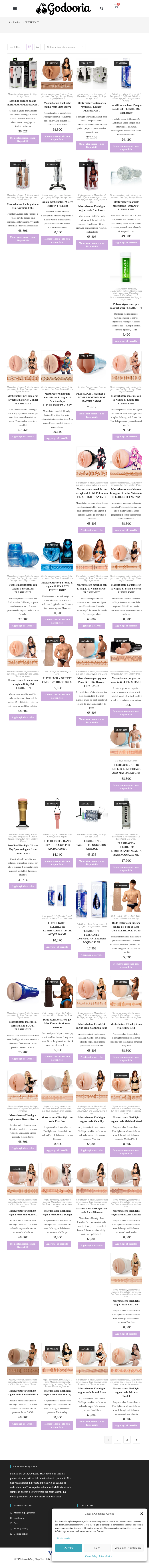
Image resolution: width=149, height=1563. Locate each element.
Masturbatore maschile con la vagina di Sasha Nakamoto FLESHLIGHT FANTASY (126, 493)
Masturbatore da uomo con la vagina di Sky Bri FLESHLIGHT (23, 684)
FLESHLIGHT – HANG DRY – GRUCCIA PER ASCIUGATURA (57, 845)
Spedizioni (19, 1518)
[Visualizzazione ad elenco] (38, 47)
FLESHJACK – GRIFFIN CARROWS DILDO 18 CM (57, 680)
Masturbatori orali (130, 295)
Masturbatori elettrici (119, 291)
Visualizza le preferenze (128, 1547)
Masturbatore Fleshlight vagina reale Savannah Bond (91, 1026)
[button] (142, 1513)
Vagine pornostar (57, 98)
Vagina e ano (23, 199)
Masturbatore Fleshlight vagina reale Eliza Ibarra (57, 105)
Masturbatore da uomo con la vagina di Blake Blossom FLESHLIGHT (126, 588)
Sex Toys (33, 94)
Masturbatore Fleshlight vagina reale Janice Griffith (23, 1392)
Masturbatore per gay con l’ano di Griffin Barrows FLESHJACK (91, 682)
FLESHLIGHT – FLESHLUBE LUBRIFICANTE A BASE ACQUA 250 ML (91, 937)
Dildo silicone (125, 918)
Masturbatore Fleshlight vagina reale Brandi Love (92, 1390)
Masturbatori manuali (51, 94)
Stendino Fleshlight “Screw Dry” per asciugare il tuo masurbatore (23, 849)
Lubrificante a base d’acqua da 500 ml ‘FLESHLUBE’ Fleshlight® (126, 109)
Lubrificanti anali (120, 834)
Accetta (68, 1547)
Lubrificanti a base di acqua (124, 94)
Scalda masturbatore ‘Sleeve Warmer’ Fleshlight (57, 204)
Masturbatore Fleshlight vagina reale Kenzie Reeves (23, 1117)
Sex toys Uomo (22, 96)
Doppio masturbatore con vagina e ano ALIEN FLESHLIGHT (23, 588)
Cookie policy (21, 1533)
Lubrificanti (126, 96)
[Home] (8, 22)
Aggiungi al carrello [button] (126, 242)
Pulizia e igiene (14, 839)
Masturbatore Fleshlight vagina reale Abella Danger (57, 1212)
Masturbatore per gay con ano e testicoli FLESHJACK (126, 680)
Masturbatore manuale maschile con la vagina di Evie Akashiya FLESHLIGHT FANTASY (57, 399)
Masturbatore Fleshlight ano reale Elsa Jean (57, 1119)
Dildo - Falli (48, 671)
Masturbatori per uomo (18, 94)
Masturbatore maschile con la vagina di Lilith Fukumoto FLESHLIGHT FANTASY (92, 493)
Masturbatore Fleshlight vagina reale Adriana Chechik (126, 1392)
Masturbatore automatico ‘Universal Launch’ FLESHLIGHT (92, 107)
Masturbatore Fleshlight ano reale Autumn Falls (23, 206)
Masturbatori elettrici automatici (91, 94)
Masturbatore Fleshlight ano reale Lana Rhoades (91, 1210)
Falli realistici (61, 671)
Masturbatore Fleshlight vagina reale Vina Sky (91, 1119)
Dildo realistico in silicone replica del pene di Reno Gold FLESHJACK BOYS (126, 927)
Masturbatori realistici (120, 297)
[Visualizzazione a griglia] (30, 47)
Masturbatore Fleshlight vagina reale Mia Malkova (23, 1212)
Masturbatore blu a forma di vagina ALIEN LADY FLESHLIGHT (57, 586)
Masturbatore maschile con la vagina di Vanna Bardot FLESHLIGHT (92, 588)
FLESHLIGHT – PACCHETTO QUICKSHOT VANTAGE (92, 845)
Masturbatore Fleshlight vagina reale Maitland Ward (126, 1119)
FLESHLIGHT (32, 22)
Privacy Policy (105, 1556)
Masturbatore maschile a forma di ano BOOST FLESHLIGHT (23, 1026)
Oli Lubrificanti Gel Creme (131, 99)
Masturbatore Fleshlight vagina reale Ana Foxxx (91, 208)
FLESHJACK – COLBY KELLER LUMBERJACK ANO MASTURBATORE (126, 769)
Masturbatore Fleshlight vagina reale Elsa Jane (126, 1302)
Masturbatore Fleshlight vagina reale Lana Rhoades (126, 1212)
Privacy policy (21, 1528)
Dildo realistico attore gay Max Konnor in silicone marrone (57, 1023)
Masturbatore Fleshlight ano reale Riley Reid (126, 1026)
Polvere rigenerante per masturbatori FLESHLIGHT (126, 306)
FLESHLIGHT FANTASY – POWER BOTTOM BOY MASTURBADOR (91, 397)
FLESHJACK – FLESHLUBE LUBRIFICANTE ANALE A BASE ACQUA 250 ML (126, 849)
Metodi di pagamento (24, 1512)
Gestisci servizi (63, 1538)
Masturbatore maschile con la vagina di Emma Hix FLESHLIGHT (126, 400)
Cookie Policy (91, 1556)
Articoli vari (48, 834)
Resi (16, 1523)
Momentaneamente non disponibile (23, 139)
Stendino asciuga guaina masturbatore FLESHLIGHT (23, 102)
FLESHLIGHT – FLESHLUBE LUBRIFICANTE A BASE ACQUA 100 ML (57, 929)
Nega (97, 1547)
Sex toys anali (92, 387)
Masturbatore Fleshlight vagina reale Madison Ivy (57, 1392)
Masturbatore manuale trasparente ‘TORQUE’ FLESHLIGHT (126, 206)
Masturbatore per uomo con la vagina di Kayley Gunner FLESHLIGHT (22, 400)
